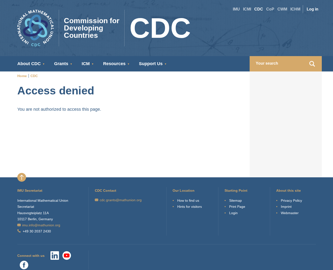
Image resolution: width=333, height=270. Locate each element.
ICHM (295, 9)
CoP (270, 9)
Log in (312, 9)
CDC (258, 9)
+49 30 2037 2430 (37, 231)
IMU (236, 9)
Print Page (237, 207)
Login (233, 213)
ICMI (247, 9)
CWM (282, 9)
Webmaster (290, 213)
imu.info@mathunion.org (41, 225)
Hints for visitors (189, 207)
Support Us (151, 63)
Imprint (286, 207)
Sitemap (235, 200)
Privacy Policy (291, 200)
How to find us (188, 200)
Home (22, 76)
